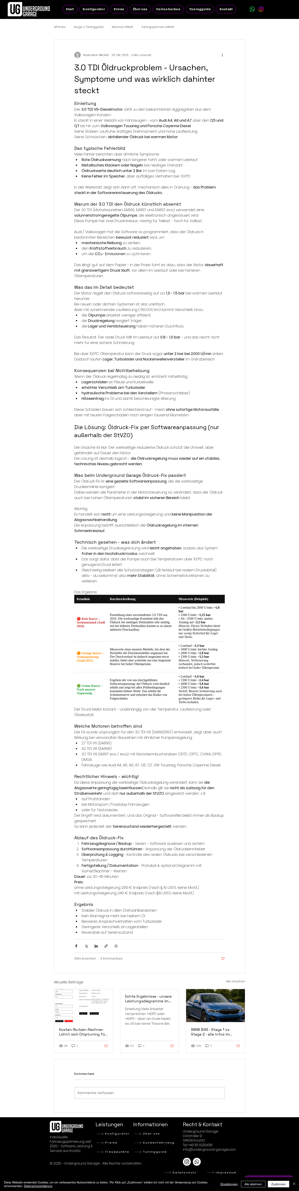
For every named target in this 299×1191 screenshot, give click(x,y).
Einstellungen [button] (229, 1184)
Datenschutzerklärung (38, 1186)
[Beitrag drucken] (116, 946)
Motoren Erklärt (122, 27)
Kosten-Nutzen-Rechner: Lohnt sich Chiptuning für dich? (82, 1032)
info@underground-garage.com (209, 1149)
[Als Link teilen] (106, 946)
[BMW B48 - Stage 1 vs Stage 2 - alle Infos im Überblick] (215, 1005)
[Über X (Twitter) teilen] (86, 946)
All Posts (59, 27)
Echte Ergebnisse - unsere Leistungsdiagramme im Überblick (148, 998)
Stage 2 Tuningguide (89, 27)
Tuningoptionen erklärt (157, 27)
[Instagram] (261, 9)
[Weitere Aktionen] (222, 55)
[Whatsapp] (252, 9)
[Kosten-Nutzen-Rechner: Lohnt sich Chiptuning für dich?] (83, 1005)
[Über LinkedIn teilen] (96, 946)
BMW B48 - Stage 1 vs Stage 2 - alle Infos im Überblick (210, 1032)
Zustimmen (278, 1184)
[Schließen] (294, 1184)
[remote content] (149, 650)
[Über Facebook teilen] (76, 946)
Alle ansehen (235, 981)
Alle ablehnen (253, 1184)
